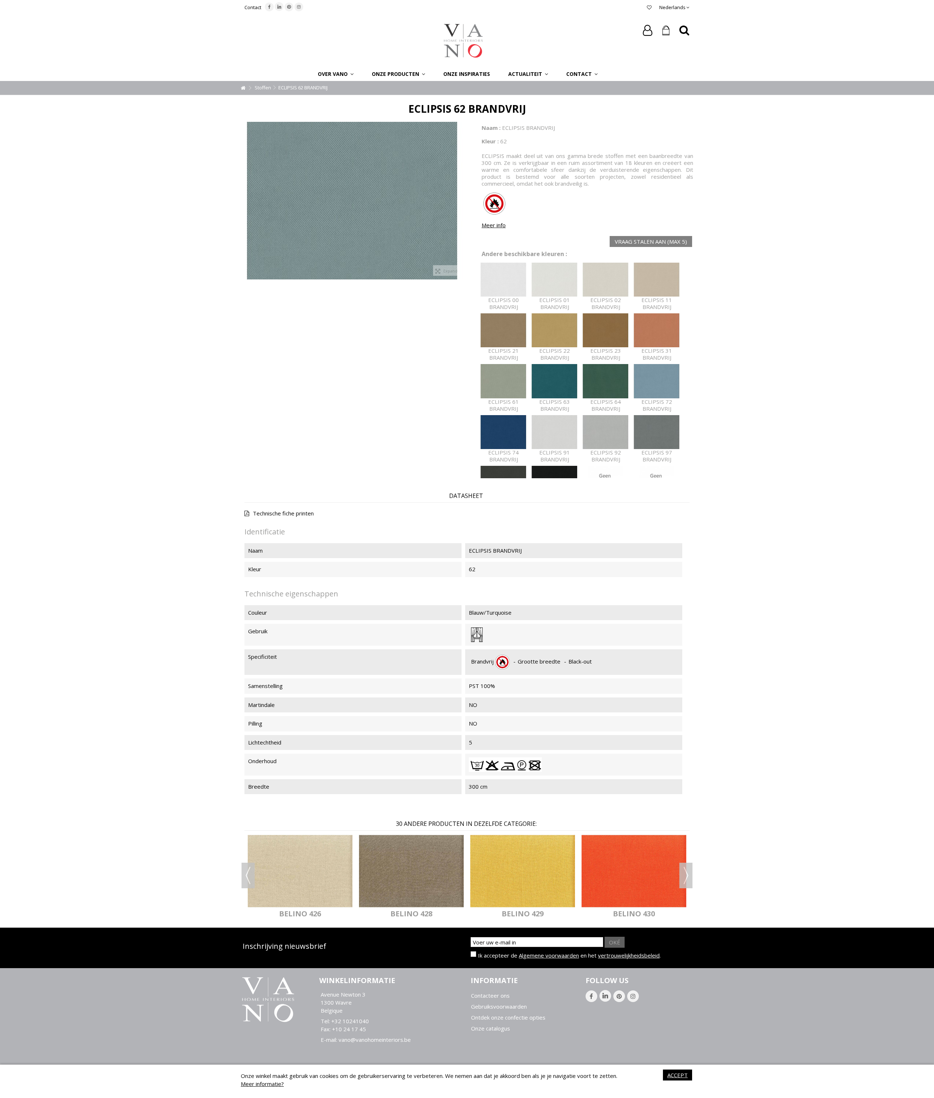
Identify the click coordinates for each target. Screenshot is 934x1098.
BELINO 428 (411, 914)
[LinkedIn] (279, 6)
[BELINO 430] (634, 871)
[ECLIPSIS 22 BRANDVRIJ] (554, 330)
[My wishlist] (649, 7)
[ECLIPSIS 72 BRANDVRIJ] (657, 381)
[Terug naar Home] (243, 88)
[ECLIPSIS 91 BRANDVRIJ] (554, 432)
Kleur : (490, 141)
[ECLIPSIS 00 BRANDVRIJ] (503, 280)
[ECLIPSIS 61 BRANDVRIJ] (503, 381)
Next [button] (685, 875)
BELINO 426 (300, 914)
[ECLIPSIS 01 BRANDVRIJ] (554, 280)
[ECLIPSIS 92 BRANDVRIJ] (606, 432)
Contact (252, 7)
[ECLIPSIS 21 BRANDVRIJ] (503, 330)
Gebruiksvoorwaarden (499, 1006)
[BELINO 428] (411, 871)
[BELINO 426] (300, 871)
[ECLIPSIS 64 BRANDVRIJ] (606, 381)
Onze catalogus (490, 1028)
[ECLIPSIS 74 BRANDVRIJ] (503, 432)
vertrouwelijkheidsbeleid (629, 955)
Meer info (494, 225)
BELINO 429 (523, 914)
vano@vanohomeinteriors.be (375, 1039)
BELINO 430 (634, 914)
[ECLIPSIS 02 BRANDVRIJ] (606, 280)
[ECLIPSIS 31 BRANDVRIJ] (657, 330)
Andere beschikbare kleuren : (524, 254)
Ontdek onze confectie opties (508, 1017)
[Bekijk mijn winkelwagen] (666, 30)
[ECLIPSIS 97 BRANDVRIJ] (657, 432)
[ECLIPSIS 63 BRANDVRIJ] (554, 381)
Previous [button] (248, 875)
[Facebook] (269, 7)
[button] (336, 73)
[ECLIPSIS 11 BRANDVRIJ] (657, 280)
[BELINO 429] (522, 871)
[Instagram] (298, 7)
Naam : (491, 127)
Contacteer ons (490, 995)
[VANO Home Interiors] (463, 40)
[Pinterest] (289, 7)
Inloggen (647, 30)
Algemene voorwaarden (549, 955)
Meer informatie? (262, 1083)
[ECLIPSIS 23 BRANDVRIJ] (606, 330)
